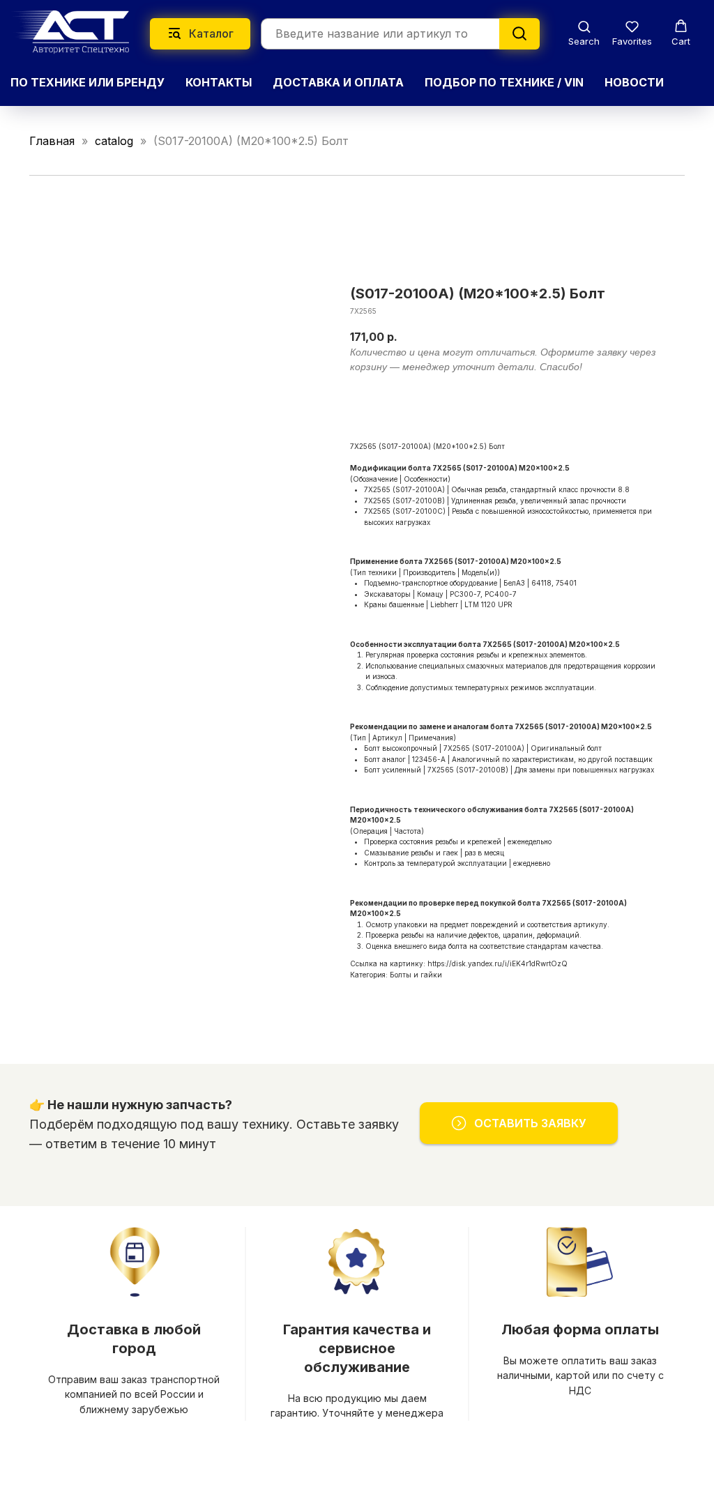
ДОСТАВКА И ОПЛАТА (338, 82)
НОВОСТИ (634, 82)
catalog (114, 141)
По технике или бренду (87, 82)
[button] (584, 33)
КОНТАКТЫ (218, 82)
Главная (52, 141)
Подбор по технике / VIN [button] (504, 82)
